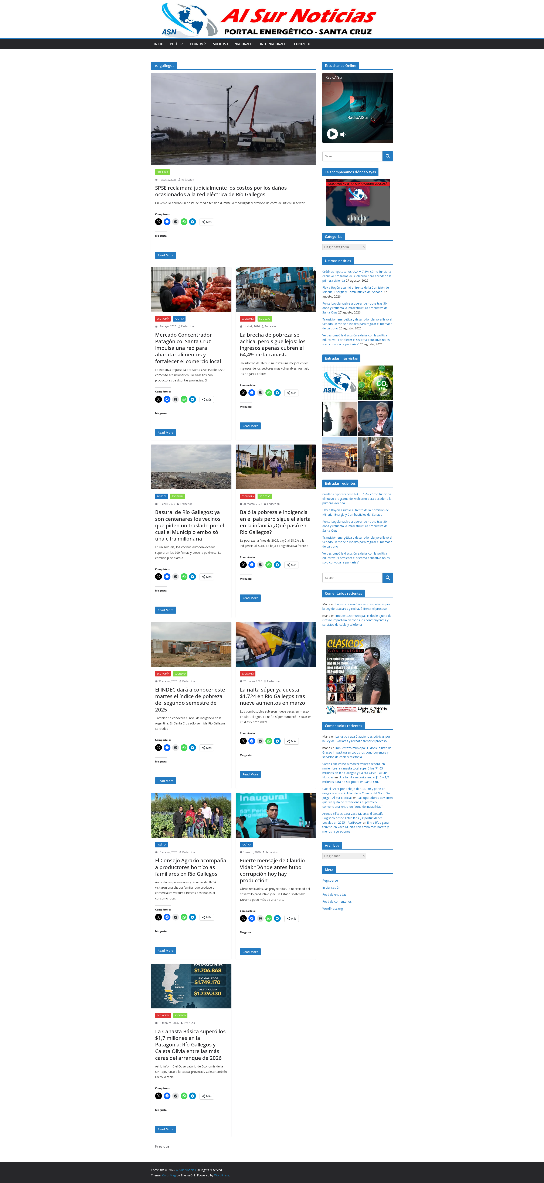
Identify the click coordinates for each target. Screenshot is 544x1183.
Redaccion (187, 179)
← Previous (160, 1146)
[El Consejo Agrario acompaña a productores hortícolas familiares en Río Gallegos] (191, 815)
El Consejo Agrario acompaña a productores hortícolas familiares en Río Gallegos (190, 867)
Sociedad (220, 44)
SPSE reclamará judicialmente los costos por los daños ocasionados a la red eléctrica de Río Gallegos (221, 191)
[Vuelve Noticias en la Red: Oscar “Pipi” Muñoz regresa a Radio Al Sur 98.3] (339, 418)
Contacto (302, 44)
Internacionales (273, 44)
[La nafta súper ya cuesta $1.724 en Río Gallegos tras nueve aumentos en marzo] (276, 644)
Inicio (158, 44)
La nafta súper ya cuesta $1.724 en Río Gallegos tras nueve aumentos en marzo (272, 696)
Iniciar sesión (331, 887)
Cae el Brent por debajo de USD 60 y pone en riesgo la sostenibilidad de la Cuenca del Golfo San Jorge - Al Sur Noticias (356, 793)
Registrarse (330, 880)
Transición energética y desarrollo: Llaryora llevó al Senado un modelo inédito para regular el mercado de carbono (357, 323)
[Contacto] (339, 383)
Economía (198, 44)
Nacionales (244, 44)
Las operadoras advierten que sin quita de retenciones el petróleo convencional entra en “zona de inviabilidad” (357, 802)
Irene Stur (189, 1023)
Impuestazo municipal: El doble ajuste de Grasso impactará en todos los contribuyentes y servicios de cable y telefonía (356, 620)
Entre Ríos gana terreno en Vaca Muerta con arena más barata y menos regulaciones (355, 826)
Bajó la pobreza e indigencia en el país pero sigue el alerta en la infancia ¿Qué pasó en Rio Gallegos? (275, 521)
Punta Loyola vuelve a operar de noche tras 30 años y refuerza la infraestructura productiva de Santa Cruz (355, 307)
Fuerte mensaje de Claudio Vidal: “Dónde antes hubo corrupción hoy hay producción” (272, 870)
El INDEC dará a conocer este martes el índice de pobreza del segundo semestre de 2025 (190, 699)
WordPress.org (332, 908)
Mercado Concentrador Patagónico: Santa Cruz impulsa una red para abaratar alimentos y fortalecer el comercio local (188, 348)
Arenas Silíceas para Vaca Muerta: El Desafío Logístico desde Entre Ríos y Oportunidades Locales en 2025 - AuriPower (353, 818)
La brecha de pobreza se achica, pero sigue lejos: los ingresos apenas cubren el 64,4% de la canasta (273, 344)
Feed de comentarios (337, 901)
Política (176, 44)
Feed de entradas (334, 894)
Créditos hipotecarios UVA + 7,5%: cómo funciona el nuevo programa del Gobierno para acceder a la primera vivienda (356, 276)
